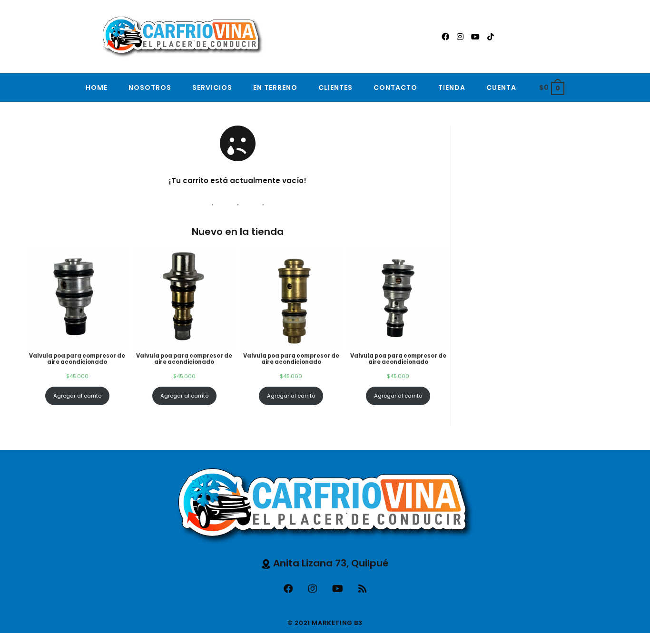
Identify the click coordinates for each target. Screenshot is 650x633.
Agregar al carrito (77, 395)
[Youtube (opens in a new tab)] (475, 37)
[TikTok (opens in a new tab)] (490, 37)
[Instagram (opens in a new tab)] (460, 37)
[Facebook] (288, 588)
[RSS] (363, 588)
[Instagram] (313, 588)
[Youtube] (337, 588)
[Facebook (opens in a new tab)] (445, 37)
